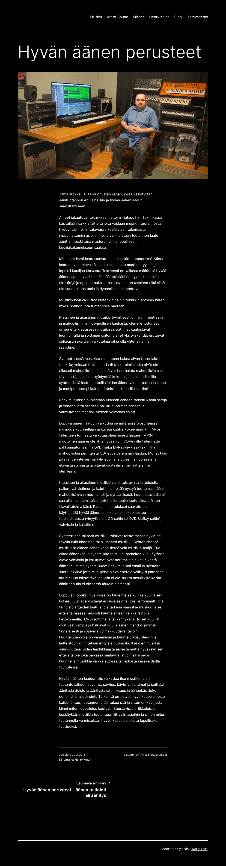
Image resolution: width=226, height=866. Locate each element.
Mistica (139, 17)
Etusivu (96, 17)
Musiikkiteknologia (154, 754)
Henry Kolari (159, 17)
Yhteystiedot (197, 17)
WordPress (199, 849)
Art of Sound (117, 17)
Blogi (178, 17)
